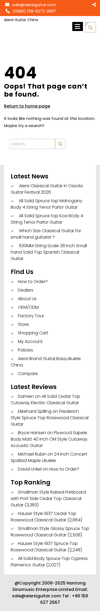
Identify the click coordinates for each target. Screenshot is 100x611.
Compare (28, 374)
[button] (90, 26)
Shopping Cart (33, 333)
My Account (30, 341)
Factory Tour (31, 316)
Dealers (25, 290)
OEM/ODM (28, 307)
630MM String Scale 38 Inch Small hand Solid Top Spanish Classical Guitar (49, 252)
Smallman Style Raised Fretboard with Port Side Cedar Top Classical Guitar (48, 498)
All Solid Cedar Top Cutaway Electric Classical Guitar (45, 399)
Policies (25, 350)
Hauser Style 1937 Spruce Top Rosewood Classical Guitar (44, 546)
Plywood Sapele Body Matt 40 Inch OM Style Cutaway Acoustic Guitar (49, 439)
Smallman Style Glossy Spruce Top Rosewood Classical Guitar (50, 531)
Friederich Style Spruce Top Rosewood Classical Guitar (50, 417)
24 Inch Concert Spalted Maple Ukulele (49, 457)
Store (23, 324)
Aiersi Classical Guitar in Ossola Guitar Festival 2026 (47, 189)
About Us (27, 299)
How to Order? (33, 281)
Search (62, 140)
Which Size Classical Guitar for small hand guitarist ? (46, 234)
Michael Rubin (32, 454)
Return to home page (27, 106)
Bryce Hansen (32, 433)
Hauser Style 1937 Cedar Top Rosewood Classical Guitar (43, 516)
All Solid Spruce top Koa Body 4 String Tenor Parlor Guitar (47, 219)
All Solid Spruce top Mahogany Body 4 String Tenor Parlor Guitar (46, 204)
